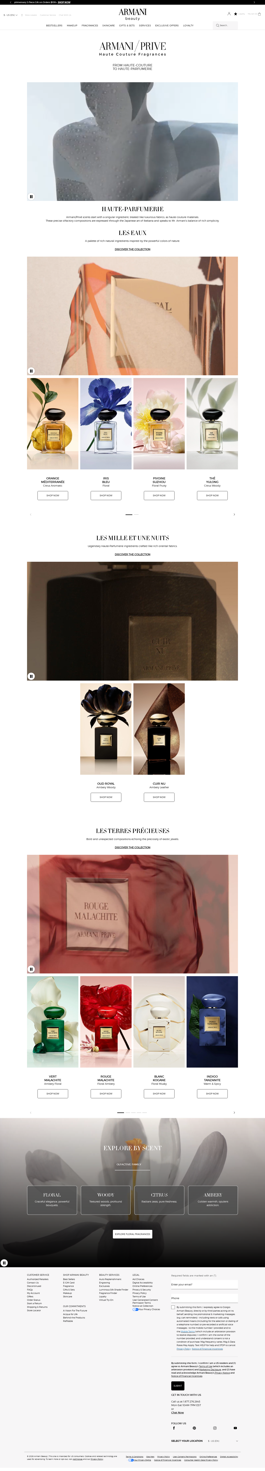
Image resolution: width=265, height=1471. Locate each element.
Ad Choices (138, 1279)
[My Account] (229, 14)
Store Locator (34, 1310)
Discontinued (34, 1286)
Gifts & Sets (69, 1289)
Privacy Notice (222, 1372)
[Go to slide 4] (139, 1112)
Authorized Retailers (37, 1279)
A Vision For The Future (75, 1310)
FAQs (30, 1289)
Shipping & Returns (37, 1307)
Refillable (68, 1321)
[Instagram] (215, 1428)
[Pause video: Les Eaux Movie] (31, 371)
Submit (178, 1385)
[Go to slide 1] (128, 514)
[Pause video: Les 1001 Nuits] (31, 676)
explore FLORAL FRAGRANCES (132, 1234)
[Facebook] (174, 1428)
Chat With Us (65, 15)
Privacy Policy (139, 1293)
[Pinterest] (194, 1428)
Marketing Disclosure (210, 1369)
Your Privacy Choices (149, 1309)
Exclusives (104, 1286)
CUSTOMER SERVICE (38, 1275)
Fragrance (68, 1286)
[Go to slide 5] (144, 1112)
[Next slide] (234, 514)
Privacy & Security (141, 1289)
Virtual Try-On (106, 1300)
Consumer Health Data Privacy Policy (201, 1460)
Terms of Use (139, 1296)
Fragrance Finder (108, 1293)
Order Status (33, 1300)
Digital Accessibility (142, 1282)
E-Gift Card (68, 1282)
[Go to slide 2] (136, 514)
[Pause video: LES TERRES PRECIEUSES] (31, 969)
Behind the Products (74, 1317)
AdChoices (78, 1459)
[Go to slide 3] (133, 1112)
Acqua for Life (70, 1314)
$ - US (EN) (9, 15)
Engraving (104, 1282)
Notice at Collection (142, 1306)
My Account (33, 1293)
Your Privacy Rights (142, 1460)
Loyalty (102, 1296)
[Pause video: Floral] (4, 1262)
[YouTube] (235, 1428)
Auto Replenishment (110, 1279)
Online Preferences (142, 1286)
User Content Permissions (184, 1456)
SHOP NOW (53, 495)
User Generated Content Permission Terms (145, 1301)
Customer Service (48, 15)
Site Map (150, 1456)
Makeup (67, 1293)
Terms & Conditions (134, 1456)
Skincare (67, 1296)
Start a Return (34, 1303)
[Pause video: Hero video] (31, 196)
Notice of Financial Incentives (186, 1376)
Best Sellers (69, 1279)
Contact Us (33, 1282)
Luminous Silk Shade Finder (113, 1289)
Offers (30, 1296)
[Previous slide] (30, 514)
